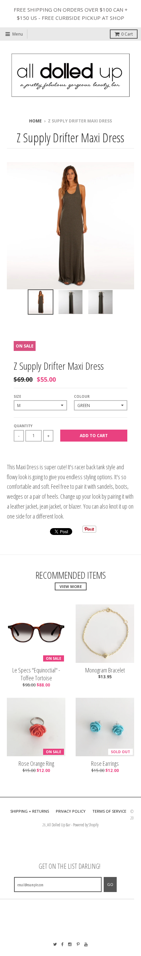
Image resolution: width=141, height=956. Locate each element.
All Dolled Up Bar (58, 825)
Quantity (23, 425)
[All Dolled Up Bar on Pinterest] (78, 944)
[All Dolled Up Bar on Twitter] (55, 944)
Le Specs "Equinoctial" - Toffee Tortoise (36, 674)
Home (35, 121)
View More (71, 586)
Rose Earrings (105, 764)
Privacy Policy (71, 811)
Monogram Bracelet (105, 670)
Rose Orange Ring (36, 764)
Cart (127, 34)
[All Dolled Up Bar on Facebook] (62, 944)
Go (110, 884)
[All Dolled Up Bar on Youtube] (86, 944)
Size (17, 396)
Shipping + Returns (29, 811)
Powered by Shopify (86, 825)
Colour (82, 396)
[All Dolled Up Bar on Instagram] (70, 944)
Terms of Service (109, 811)
